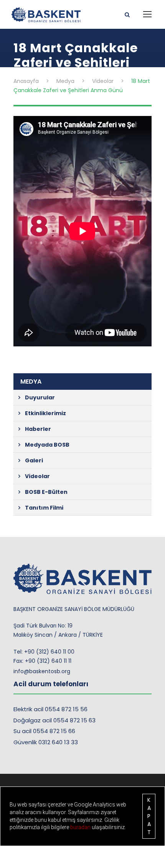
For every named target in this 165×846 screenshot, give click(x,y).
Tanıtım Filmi (44, 508)
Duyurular (40, 397)
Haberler (38, 429)
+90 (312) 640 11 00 (49, 652)
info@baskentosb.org (41, 671)
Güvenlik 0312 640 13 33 (45, 742)
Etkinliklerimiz (45, 413)
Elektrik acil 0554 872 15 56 (50, 709)
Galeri (34, 460)
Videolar (37, 476)
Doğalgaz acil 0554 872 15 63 (54, 720)
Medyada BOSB (47, 445)
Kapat (149, 816)
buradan (81, 827)
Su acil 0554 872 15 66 (44, 731)
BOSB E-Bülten (46, 492)
